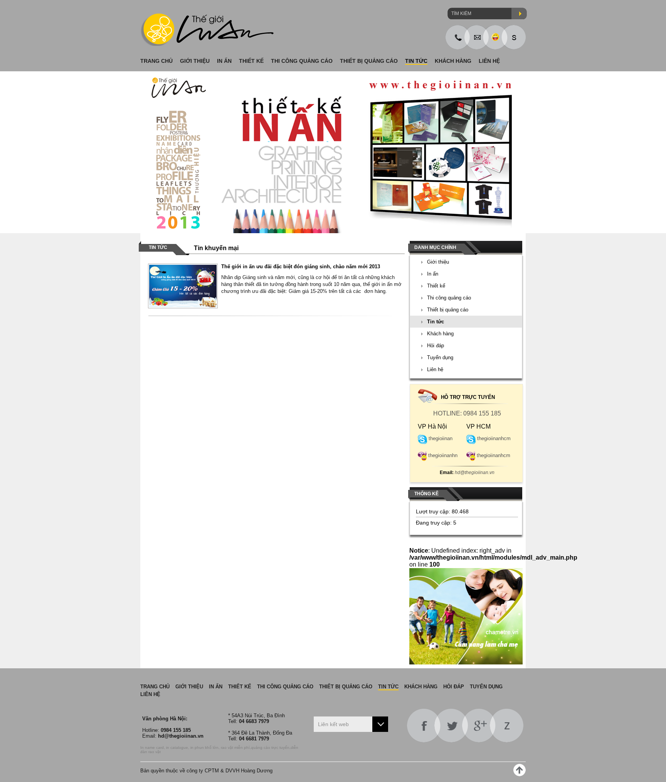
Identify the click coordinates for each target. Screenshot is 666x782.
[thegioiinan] (513, 37)
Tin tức (435, 322)
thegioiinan (440, 438)
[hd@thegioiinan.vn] (476, 37)
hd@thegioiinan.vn (467, 472)
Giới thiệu (438, 262)
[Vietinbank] (333, 152)
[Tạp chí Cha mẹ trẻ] (466, 662)
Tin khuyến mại (216, 248)
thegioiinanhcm (494, 438)
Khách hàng (440, 333)
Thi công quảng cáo (449, 298)
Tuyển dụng (440, 357)
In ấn (432, 274)
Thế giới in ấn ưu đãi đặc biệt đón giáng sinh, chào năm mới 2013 (300, 266)
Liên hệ (435, 369)
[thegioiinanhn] (495, 37)
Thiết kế (436, 286)
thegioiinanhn (442, 455)
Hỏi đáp (435, 345)
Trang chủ (155, 687)
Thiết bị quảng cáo (447, 310)
